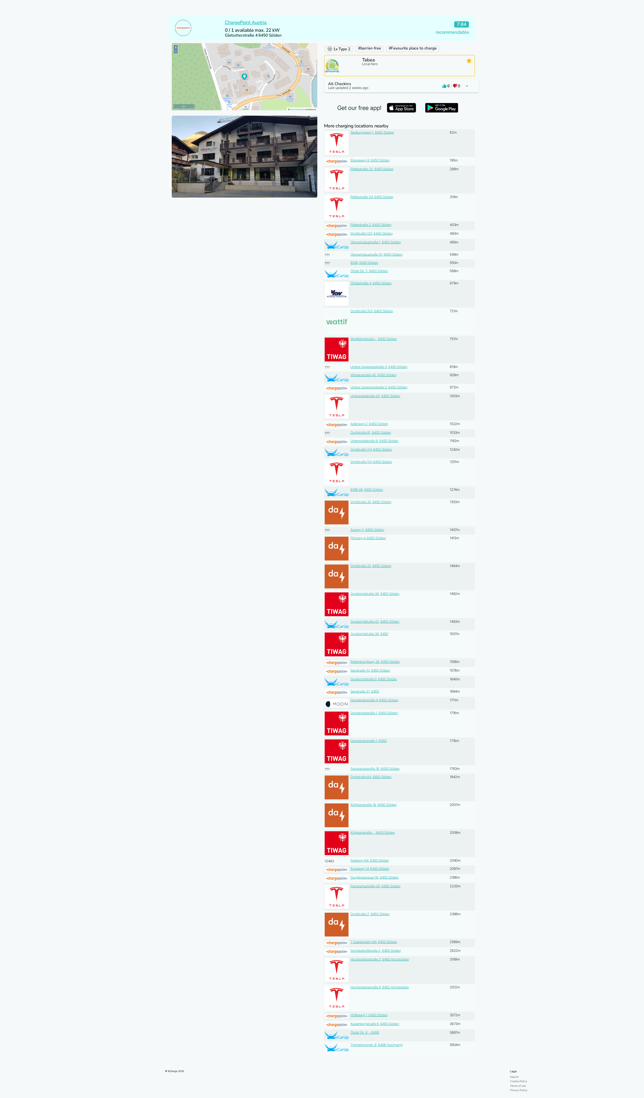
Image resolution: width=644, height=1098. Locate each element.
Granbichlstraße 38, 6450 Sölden (375, 594)
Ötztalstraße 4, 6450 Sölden (371, 283)
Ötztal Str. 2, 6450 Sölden (369, 271)
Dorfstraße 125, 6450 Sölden (372, 233)
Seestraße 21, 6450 (365, 691)
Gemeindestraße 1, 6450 (369, 741)
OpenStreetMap (297, 109)
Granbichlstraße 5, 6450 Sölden (374, 679)
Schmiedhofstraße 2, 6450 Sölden (376, 951)
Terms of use (518, 1085)
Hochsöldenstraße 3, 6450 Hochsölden (380, 959)
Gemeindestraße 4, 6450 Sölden (374, 700)
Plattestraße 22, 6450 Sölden (372, 169)
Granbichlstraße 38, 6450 (369, 634)
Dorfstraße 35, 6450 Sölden (371, 502)
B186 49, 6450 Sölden (367, 490)
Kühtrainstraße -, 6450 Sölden (373, 833)
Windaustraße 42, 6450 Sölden (373, 375)
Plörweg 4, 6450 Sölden (368, 538)
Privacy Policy (518, 1090)
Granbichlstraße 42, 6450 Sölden (375, 622)
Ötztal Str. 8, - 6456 (365, 1033)
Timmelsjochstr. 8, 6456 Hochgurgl (376, 1045)
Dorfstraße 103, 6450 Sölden (372, 311)
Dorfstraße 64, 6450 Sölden (371, 777)
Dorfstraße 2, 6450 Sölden (370, 914)
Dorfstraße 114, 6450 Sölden (371, 450)
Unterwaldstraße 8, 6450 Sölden (374, 441)
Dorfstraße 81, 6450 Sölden (371, 433)
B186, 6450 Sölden (364, 263)
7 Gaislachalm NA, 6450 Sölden (374, 942)
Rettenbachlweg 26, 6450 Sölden (375, 662)
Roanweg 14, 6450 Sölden (370, 869)
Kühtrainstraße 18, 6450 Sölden (373, 805)
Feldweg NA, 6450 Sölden (370, 860)
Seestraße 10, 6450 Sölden (370, 670)
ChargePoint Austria (245, 22)
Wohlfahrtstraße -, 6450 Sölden (374, 339)
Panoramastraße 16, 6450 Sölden (375, 769)
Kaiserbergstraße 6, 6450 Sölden (375, 1024)
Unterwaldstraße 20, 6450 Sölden (375, 396)
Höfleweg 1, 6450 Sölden (369, 1015)
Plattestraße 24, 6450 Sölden (372, 197)
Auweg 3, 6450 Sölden (367, 530)
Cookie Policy (518, 1081)
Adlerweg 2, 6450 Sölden (369, 424)
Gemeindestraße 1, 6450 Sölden (374, 713)
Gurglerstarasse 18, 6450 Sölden (375, 877)
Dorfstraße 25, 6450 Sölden (371, 566)
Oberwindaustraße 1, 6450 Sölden (376, 242)
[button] (399, 86)
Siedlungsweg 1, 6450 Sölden (372, 132)
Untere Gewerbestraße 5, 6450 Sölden (379, 367)
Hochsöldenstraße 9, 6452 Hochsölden (380, 987)
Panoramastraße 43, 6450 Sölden (375, 886)
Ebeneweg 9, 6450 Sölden (370, 160)
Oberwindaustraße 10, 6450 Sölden (376, 254)
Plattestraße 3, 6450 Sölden (371, 225)
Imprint (514, 1077)
